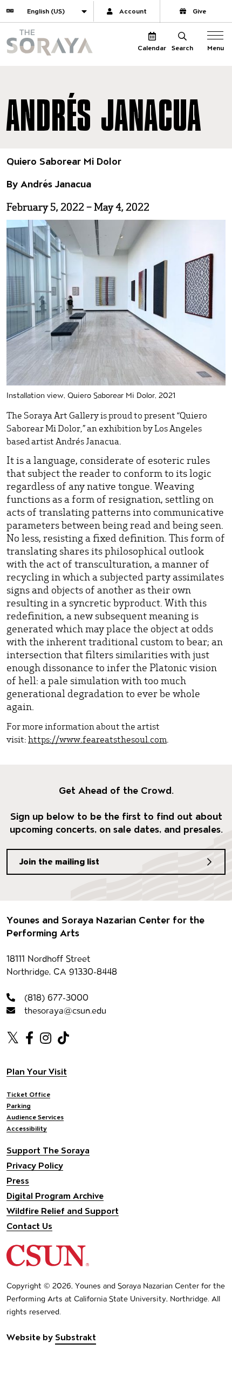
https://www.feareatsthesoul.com (97, 739)
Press (17, 1181)
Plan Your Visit (36, 1071)
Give (199, 11)
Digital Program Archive (55, 1196)
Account (133, 11)
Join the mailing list (59, 861)
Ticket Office (28, 1094)
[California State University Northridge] (47, 1261)
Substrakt (75, 1337)
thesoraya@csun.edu (64, 1010)
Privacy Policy (34, 1165)
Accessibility (26, 1128)
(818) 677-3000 (55, 998)
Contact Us (29, 1226)
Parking (18, 1106)
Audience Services (35, 1117)
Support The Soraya (48, 1150)
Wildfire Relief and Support (62, 1211)
